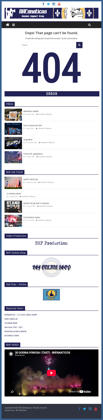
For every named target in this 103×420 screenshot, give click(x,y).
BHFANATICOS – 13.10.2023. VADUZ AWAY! (21, 315)
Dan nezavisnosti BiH (32, 125)
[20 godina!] (13, 138)
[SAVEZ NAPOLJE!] (13, 178)
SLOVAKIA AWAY (14, 193)
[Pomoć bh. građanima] (13, 153)
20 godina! (27, 139)
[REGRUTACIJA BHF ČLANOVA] (13, 202)
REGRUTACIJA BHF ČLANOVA (36, 203)
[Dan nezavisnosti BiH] (13, 124)
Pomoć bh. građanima (33, 154)
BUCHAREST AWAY (12, 336)
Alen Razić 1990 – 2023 (13, 327)
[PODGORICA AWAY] (13, 216)
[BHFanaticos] (51, 9)
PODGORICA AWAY (31, 217)
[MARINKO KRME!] (13, 110)
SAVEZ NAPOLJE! (30, 179)
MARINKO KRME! (30, 111)
